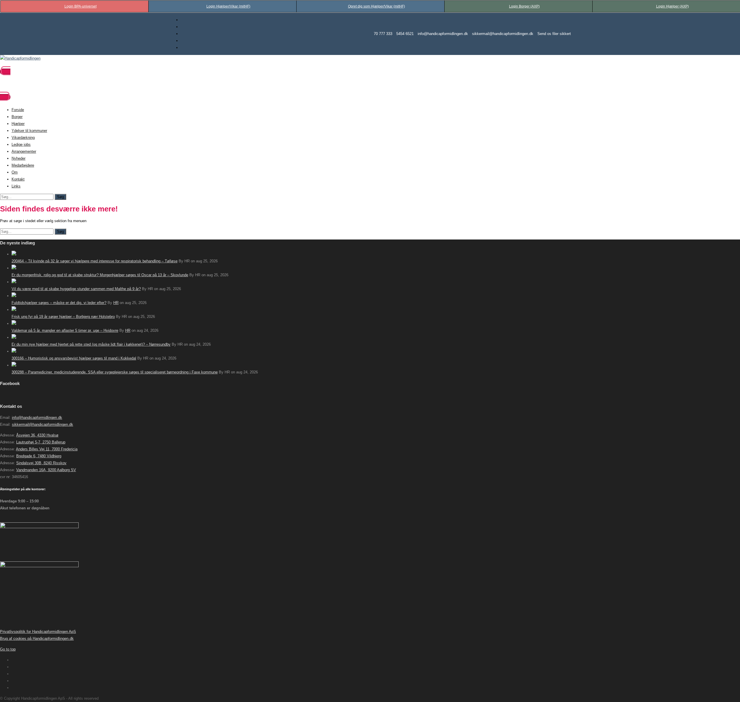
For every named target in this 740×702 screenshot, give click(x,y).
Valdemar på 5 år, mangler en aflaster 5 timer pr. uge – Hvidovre (65, 330)
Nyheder (18, 158)
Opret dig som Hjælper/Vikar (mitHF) (376, 6)
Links (16, 186)
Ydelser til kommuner (29, 130)
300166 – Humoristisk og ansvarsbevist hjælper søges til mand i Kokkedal (74, 358)
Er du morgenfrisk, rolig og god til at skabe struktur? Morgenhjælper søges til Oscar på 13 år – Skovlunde (100, 275)
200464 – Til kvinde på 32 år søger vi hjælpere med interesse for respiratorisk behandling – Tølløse (94, 261)
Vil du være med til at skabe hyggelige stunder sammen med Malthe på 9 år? (76, 289)
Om (15, 172)
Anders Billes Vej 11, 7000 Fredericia (46, 449)
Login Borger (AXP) (524, 6)
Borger (17, 117)
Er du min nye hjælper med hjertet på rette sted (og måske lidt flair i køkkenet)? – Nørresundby (91, 344)
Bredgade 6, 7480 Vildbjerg (38, 456)
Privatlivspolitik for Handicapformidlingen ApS (38, 631)
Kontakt (18, 179)
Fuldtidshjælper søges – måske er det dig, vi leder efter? (59, 303)
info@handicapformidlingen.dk (443, 34)
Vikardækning (23, 137)
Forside (18, 110)
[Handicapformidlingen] (20, 58)
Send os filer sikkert (554, 34)
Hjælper (18, 123)
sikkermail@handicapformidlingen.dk (502, 34)
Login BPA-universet (80, 6)
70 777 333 (383, 34)
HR (116, 303)
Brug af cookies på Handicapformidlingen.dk (37, 638)
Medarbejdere (23, 165)
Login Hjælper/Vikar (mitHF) (228, 6)
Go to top (8, 649)
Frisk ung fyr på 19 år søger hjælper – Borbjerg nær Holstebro (63, 316)
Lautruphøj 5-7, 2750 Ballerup (40, 442)
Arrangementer (24, 151)
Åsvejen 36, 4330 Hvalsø (37, 435)
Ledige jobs (21, 144)
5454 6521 (405, 34)
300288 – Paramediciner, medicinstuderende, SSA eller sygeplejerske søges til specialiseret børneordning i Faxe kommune (115, 372)
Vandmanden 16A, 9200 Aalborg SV (46, 470)
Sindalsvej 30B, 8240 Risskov (41, 463)
